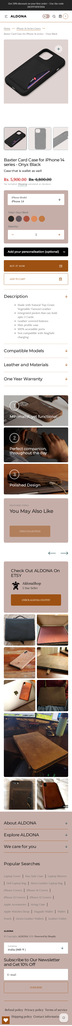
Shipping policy (21, 1016)
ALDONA (23, 936)
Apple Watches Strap (16, 911)
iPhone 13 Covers (14, 897)
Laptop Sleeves (57, 876)
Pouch (7, 918)
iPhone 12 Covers (40, 897)
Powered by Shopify (45, 936)
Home (7, 28)
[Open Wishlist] (6, 1020)
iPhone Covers (13, 890)
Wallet (61, 911)
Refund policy (14, 1010)
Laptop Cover (12, 876)
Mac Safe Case (34, 876)
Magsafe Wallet (43, 911)
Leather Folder (57, 918)
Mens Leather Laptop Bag (47, 883)
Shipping (22, 184)
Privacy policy (34, 1010)
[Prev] (52, 553)
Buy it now (17, 266)
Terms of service (56, 1010)
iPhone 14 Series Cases (29, 28)
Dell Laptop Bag (16, 883)
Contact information (47, 1016)
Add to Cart (17, 279)
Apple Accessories (15, 904)
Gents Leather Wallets (30, 918)
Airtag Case (38, 904)
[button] (6, 16)
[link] (16, 586)
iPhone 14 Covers (37, 890)
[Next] (64, 553)
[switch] (46, 16)
